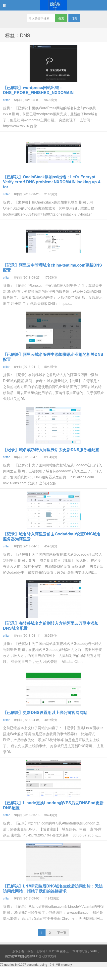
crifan (6, 100)
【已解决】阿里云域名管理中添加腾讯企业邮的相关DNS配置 (53, 356)
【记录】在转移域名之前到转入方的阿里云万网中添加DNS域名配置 (51, 625)
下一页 (61, 932)
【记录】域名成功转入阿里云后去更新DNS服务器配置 (51, 449)
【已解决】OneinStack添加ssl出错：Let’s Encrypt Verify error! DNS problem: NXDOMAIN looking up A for (52, 182)
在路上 (53, 5)
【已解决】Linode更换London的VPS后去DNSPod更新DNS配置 (53, 805)
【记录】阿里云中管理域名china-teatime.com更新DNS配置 (52, 267)
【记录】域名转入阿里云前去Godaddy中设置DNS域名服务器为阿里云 (52, 536)
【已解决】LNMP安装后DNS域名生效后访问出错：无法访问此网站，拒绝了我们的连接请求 (53, 888)
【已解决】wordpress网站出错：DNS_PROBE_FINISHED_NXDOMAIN (38, 90)
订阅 (74, 18)
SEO (35, 956)
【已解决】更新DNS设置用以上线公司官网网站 (45, 712)
